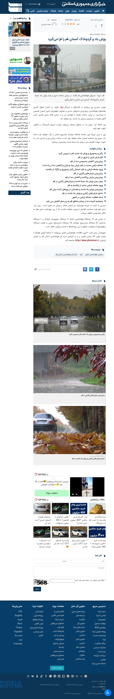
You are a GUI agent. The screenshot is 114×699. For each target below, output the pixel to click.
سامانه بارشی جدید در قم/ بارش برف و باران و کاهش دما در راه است (72, 165)
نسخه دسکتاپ (57, 668)
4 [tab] (10, 18)
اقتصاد (81, 11)
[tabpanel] (19, 36)
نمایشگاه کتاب (58, 631)
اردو (20, 639)
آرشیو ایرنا (102, 619)
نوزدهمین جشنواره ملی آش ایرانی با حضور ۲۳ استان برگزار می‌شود (19, 116)
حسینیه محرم (59, 651)
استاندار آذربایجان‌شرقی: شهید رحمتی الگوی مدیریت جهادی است (18, 144)
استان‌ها (54, 20)
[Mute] (76, 494)
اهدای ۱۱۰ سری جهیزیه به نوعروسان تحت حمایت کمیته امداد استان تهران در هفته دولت (18, 154)
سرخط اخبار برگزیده (80, 617)
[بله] (68, 676)
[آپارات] (72, 676)
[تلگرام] (86, 676)
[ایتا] (59, 676)
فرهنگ (53, 11)
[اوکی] (37, 676)
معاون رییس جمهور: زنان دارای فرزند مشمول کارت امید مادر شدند (18, 177)
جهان (67, 11)
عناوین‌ (97, 11)
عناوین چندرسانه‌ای (80, 657)
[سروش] (55, 676)
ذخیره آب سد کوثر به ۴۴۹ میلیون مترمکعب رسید (18, 185)
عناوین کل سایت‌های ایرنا (79, 625)
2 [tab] (17, 18)
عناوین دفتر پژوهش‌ (80, 649)
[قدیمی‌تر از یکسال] (69, 308)
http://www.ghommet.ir (87, 240)
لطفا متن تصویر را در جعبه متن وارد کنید (90, 580)
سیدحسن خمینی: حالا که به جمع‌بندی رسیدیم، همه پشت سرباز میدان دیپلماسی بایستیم (18, 96)
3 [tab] (13, 18)
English (18, 615)
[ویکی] (32, 676)
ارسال (37, 589)
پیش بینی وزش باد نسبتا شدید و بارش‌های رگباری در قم (78, 181)
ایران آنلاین (38, 623)
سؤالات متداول (100, 623)
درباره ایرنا (102, 611)
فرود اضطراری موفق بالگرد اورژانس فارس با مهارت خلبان (18, 107)
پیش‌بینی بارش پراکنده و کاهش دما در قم (84, 177)
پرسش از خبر (59, 635)
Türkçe (19, 627)
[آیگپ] (63, 676)
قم (48, 20)
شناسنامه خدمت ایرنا (99, 637)
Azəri (19, 623)
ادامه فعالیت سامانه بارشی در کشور (87, 197)
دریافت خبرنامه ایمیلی (100, 657)
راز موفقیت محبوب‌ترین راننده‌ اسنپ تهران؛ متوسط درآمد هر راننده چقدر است (18, 135)
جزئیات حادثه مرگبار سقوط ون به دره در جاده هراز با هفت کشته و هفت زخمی (18, 166)
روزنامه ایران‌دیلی (36, 627)
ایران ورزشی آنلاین (38, 633)
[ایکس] (81, 676)
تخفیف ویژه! (52, 493)
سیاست (89, 11)
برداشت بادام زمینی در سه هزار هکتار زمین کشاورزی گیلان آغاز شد (18, 125)
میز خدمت (102, 651)
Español (18, 631)
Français (18, 643)
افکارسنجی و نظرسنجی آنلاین (57, 613)
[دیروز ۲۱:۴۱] (19, 29)
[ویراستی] (50, 676)
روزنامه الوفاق (38, 619)
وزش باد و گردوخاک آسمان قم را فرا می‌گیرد (77, 39)
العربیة (20, 619)
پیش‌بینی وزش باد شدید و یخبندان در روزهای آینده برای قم (76, 189)
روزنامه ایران (38, 615)
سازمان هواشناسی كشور (94, 254)
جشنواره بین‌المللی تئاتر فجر (57, 657)
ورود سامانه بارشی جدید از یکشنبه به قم (85, 185)
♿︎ (108, 692)
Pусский (18, 635)
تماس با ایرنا (101, 615)
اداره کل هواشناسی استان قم (66, 254)
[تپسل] (35, 474)
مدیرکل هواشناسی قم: (98, 34)
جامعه (60, 11)
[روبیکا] (77, 676)
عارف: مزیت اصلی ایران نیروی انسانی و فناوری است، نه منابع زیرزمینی (20, 42)
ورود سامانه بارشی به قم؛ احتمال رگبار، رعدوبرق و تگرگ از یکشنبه (74, 169)
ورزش (74, 11)
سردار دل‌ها (59, 619)
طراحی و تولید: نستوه (98, 688)
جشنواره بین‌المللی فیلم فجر (57, 625)
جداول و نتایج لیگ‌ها (58, 645)
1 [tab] (20, 18)
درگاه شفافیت (100, 643)
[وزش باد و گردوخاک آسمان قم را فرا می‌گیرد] (69, 68)
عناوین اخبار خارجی (80, 641)
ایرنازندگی (39, 611)
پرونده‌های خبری (78, 611)
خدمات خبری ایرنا (99, 663)
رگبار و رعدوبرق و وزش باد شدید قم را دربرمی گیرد (80, 153)
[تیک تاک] (41, 676)
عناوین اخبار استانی (80, 633)
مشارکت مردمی (100, 647)
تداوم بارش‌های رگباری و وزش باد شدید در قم (82, 193)
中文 (20, 611)
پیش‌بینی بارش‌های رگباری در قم (88, 173)
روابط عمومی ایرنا (99, 631)
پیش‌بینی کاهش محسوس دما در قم (86, 161)
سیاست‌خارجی (42, 11)
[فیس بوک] (46, 676)
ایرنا (83, 4)
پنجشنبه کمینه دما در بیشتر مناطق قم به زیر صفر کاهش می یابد (74, 201)
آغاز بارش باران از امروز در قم (90, 157)
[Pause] (73, 494)
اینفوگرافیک (59, 639)
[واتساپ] (28, 676)
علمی (32, 11)
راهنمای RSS (100, 627)
